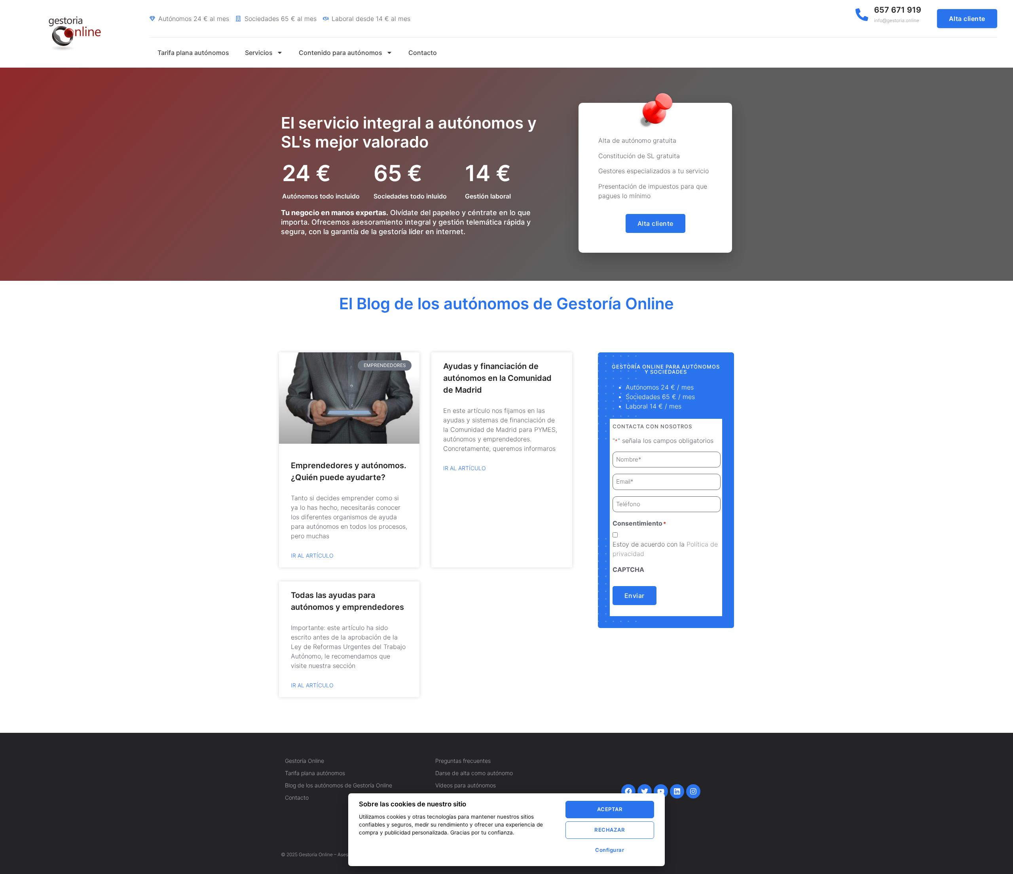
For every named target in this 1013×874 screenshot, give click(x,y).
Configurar (609, 850)
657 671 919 (897, 10)
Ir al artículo (312, 555)
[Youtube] (661, 791)
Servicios (259, 53)
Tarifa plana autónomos (193, 53)
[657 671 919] (862, 14)
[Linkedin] (677, 791)
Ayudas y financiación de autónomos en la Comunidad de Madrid (497, 378)
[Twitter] (644, 791)
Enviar (634, 596)
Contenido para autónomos (340, 53)
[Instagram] (693, 791)
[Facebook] (628, 791)
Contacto (422, 53)
